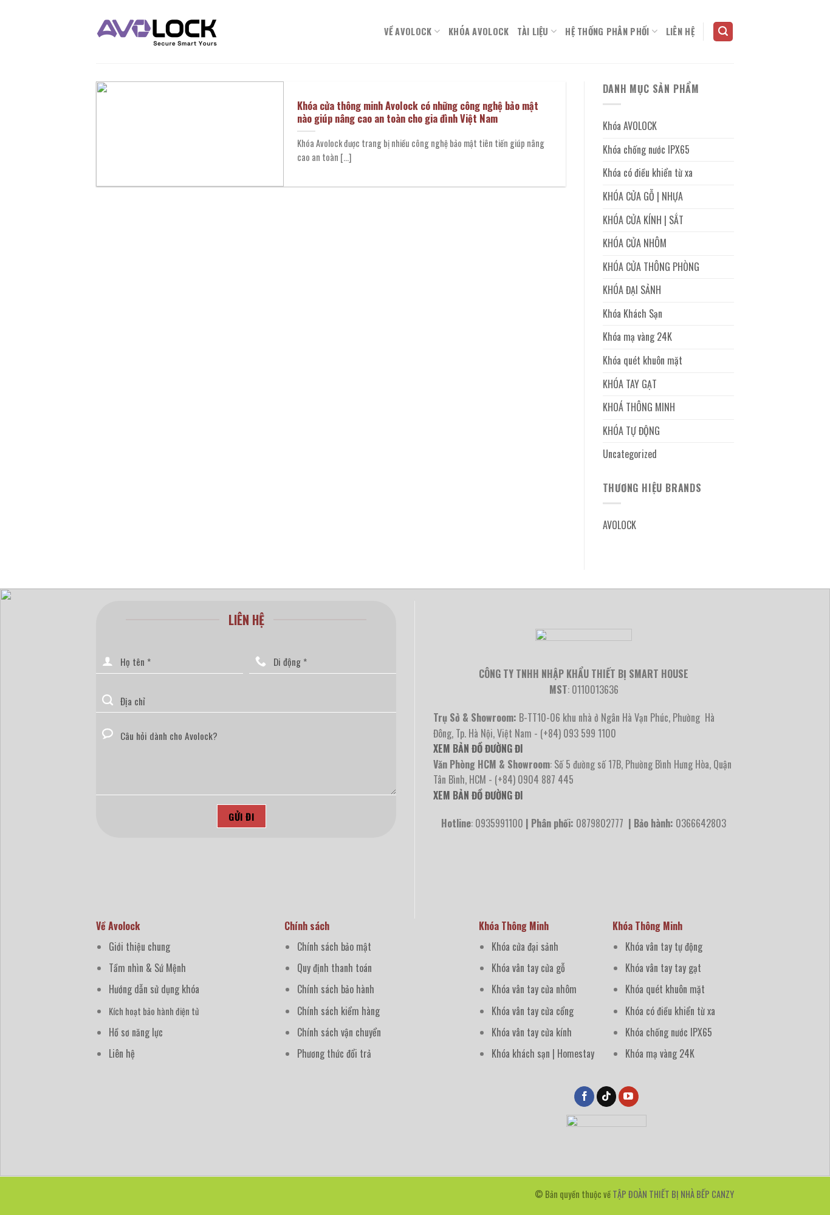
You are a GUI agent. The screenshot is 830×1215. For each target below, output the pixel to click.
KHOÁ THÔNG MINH (639, 407)
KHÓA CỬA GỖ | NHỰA (643, 196)
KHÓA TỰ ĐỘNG (631, 430)
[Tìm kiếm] (723, 32)
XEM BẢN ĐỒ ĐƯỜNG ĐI (478, 795)
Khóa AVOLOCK (630, 125)
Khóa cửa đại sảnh (525, 946)
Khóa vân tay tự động (663, 946)
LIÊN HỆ (680, 31)
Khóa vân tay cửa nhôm (534, 989)
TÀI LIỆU (532, 31)
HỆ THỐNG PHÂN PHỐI (607, 31)
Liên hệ (122, 1053)
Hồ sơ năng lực (136, 1032)
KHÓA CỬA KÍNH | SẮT (643, 220)
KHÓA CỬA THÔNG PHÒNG (651, 266)
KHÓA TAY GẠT (630, 384)
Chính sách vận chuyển (339, 1032)
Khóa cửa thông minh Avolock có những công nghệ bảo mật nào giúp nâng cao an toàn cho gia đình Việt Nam (417, 112)
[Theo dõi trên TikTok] (607, 1096)
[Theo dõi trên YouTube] (629, 1096)
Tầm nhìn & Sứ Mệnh (147, 967)
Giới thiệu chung (139, 946)
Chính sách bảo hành (335, 989)
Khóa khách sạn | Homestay (543, 1053)
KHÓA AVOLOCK (478, 31)
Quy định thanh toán (334, 967)
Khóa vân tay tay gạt (663, 967)
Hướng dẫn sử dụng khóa (154, 989)
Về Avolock (408, 31)
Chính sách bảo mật (334, 946)
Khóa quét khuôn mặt (642, 360)
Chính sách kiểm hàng (338, 1011)
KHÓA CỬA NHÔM (635, 243)
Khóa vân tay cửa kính (532, 1032)
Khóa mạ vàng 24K (637, 336)
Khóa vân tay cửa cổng (533, 1011)
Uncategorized (630, 454)
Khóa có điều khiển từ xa (648, 172)
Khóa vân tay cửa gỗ (528, 967)
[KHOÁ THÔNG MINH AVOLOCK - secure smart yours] (157, 32)
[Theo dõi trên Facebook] (584, 1096)
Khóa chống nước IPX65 (646, 149)
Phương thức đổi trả (334, 1053)
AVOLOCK (619, 525)
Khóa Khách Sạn (632, 313)
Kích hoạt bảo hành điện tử (154, 1011)
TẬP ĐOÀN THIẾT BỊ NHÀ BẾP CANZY (673, 1194)
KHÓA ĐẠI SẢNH (632, 289)
